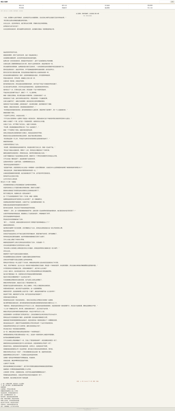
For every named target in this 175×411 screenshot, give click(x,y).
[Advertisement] (87, 40)
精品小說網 (4, 1)
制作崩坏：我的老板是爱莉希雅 (9, 396)
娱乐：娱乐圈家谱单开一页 (8, 394)
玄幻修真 (107, 5)
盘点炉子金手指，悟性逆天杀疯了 (10, 402)
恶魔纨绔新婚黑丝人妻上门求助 (9, 391)
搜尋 (172, 1)
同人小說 (150, 8)
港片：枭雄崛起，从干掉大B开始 (10, 406)
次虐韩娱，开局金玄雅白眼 (8, 389)
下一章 (90, 381)
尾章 (94, 381)
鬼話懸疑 (107, 8)
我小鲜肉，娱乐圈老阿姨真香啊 (14, 385)
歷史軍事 (150, 5)
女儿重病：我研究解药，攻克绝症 (16, 10)
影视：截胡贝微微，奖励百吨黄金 (10, 398)
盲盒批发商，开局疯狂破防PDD (9, 393)
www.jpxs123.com (87, 409)
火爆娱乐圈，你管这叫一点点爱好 (15, 383)
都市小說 (64, 5)
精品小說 (21, 5)
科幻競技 (21, 8)
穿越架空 (64, 8)
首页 (2, 10)
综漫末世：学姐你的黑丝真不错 (9, 404)
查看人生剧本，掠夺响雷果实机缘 (10, 400)
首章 (78, 381)
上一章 (81, 381)
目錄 (97, 381)
